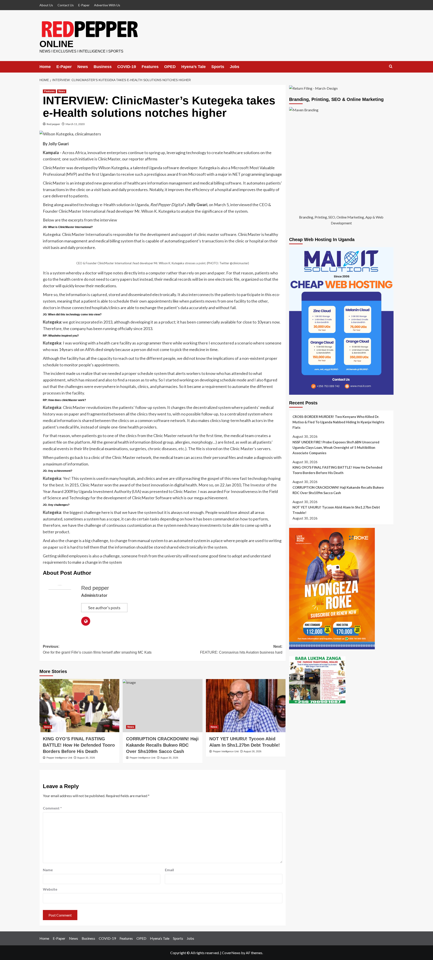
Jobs (234, 66)
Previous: (97, 649)
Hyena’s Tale (193, 66)
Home (45, 66)
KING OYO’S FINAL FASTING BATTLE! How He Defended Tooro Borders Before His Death (79, 745)
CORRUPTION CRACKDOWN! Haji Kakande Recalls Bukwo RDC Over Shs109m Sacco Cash (162, 745)
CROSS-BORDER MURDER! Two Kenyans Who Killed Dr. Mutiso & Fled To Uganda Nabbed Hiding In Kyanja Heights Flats (338, 422)
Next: (241, 649)
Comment (52, 808)
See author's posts (104, 607)
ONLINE (56, 44)
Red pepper (53, 124)
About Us (46, 5)
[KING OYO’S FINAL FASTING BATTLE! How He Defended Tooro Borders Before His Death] (79, 705)
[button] (391, 67)
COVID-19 (126, 66)
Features (150, 66)
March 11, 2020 (75, 124)
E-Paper (84, 5)
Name (48, 870)
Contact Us (66, 5)
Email (169, 870)
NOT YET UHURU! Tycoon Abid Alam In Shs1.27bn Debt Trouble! (336, 510)
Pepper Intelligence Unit (59, 757)
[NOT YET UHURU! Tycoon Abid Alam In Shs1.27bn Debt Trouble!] (246, 705)
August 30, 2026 (86, 757)
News (82, 66)
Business (103, 66)
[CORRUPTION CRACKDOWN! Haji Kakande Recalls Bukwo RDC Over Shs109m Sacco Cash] (163, 705)
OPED (170, 66)
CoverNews (231, 953)
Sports (217, 66)
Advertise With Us (107, 5)
